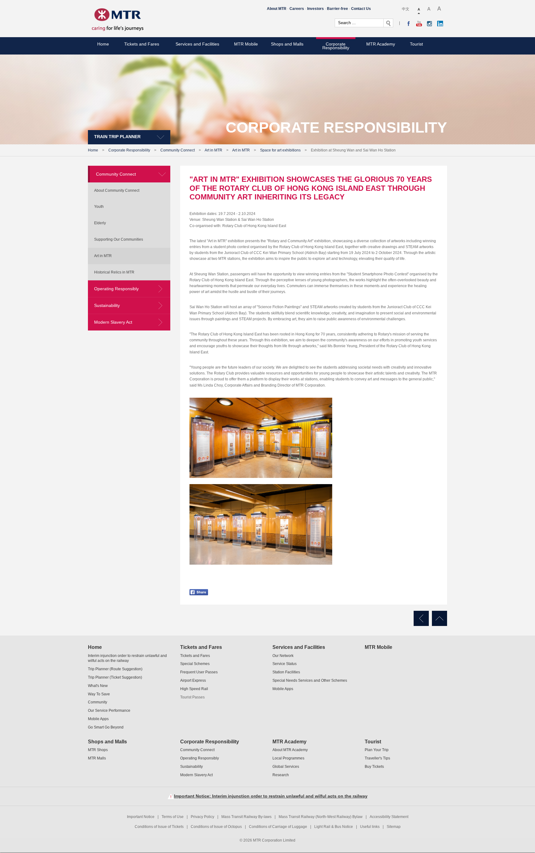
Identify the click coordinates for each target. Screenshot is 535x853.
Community (97, 702)
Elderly (100, 223)
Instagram (430, 23)
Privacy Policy (202, 817)
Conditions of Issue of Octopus (216, 827)
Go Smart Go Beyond (106, 727)
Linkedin (440, 23)
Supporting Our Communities (118, 239)
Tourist (416, 44)
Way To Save (99, 694)
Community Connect (177, 150)
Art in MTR (213, 150)
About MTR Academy (290, 750)
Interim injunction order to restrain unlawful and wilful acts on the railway (127, 658)
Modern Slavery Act (113, 322)
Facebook (408, 23)
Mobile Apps (98, 719)
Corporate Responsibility (335, 46)
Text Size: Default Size (419, 9)
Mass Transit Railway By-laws (246, 817)
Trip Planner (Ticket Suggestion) (115, 677)
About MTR (276, 9)
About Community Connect (116, 190)
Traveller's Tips (377, 758)
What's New (98, 686)
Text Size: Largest (439, 9)
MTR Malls (97, 758)
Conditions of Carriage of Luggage (278, 827)
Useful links (370, 827)
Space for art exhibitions (280, 150)
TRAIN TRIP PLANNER (117, 136)
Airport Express (193, 680)
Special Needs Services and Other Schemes (309, 680)
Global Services (285, 766)
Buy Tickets (374, 766)
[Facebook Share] (198, 588)
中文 (405, 9)
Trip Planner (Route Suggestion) (115, 669)
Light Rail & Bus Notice (333, 827)
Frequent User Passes (199, 672)
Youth (99, 206)
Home (103, 44)
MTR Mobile (246, 44)
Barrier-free (337, 9)
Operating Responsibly (116, 288)
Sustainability (107, 305)
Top (439, 618)
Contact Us (361, 9)
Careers (296, 9)
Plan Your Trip (377, 750)
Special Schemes (195, 664)
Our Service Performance (109, 710)
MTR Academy (380, 44)
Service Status (284, 664)
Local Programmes (288, 758)
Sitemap (394, 827)
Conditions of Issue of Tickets (159, 827)
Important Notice (140, 817)
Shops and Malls (287, 44)
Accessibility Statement (389, 817)
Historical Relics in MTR (114, 272)
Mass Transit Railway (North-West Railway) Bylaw (321, 817)
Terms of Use (173, 817)
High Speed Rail (194, 689)
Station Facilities (286, 672)
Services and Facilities (197, 44)
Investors (315, 9)
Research (280, 775)
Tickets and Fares (141, 44)
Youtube (419, 23)
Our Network (283, 656)
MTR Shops (98, 750)
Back (421, 618)
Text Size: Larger (429, 9)
